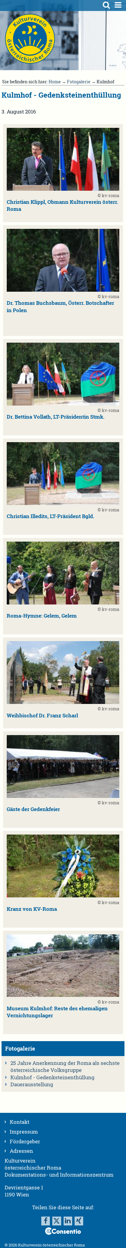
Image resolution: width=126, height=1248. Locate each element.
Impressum (24, 1131)
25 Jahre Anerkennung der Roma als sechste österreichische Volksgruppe (65, 1066)
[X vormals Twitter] (56, 1221)
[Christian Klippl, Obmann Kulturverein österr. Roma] (63, 189)
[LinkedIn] (68, 1221)
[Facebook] (45, 1221)
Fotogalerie (79, 82)
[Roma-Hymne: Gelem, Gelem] (63, 602)
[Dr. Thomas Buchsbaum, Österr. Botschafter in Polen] (63, 290)
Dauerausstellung (31, 1084)
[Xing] (79, 1221)
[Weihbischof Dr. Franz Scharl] (63, 702)
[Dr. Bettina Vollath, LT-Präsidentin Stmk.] (63, 403)
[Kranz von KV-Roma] (63, 895)
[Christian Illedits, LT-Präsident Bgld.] (63, 503)
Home (55, 82)
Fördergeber (25, 1141)
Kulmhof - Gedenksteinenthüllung (52, 1077)
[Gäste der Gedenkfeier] (63, 796)
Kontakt (19, 1122)
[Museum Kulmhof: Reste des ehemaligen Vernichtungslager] (63, 995)
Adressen (21, 1151)
